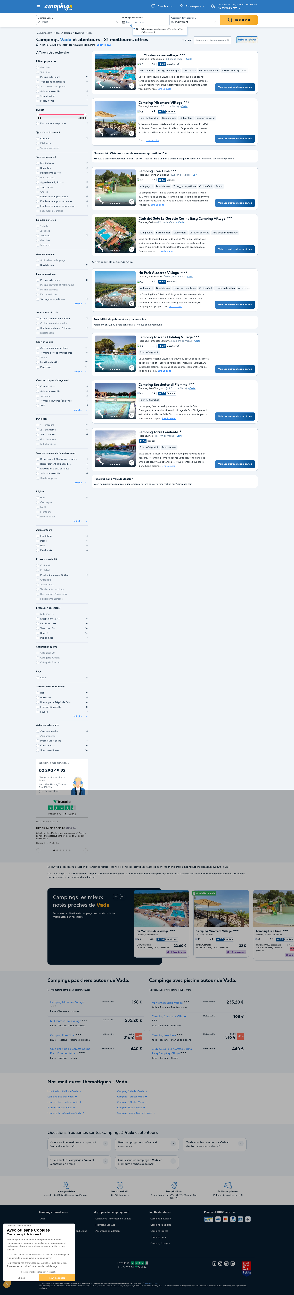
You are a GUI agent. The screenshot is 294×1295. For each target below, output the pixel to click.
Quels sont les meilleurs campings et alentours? (73, 1144)
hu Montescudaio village (158, 55)
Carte (189, 59)
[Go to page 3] (114, 87)
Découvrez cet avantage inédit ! (218, 158)
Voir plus (78, 304)
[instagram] (220, 1263)
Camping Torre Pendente (158, 432)
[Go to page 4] (116, 87)
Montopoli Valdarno (159, 341)
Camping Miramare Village (160, 103)
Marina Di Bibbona (158, 175)
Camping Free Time (154, 171)
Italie (58, 33)
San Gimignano (156, 388)
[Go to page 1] (111, 87)
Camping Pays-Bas (160, 1225)
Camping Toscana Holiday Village (165, 337)
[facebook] (214, 1263)
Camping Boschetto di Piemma (162, 385)
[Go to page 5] (117, 87)
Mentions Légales (105, 1225)
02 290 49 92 (227, 8)
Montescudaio (156, 59)
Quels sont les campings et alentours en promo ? (72, 1162)
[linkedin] (233, 1263)
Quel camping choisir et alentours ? (137, 1144)
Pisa (150, 436)
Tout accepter (57, 1277)
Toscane (68, 33)
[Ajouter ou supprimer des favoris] (131, 86)
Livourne (79, 33)
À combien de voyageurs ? (183, 18)
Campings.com (44, 33)
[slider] (38, 114)
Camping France (159, 1231)
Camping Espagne (160, 1243)
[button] (7, 1284)
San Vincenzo (155, 276)
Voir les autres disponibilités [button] (235, 87)
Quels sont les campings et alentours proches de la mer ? (140, 1162)
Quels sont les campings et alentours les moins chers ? (208, 1144)
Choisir (21, 1277)
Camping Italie (158, 1237)
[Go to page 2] (112, 87)
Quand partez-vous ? (132, 18)
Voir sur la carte (247, 39)
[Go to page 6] (119, 87)
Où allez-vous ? (45, 18)
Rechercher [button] (242, 20)
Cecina (152, 222)
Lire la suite (164, 89)
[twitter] (226, 1263)
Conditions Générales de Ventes (113, 1218)
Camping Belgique (160, 1218)
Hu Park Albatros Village (158, 273)
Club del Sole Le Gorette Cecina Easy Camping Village (181, 219)
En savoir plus (104, 45)
